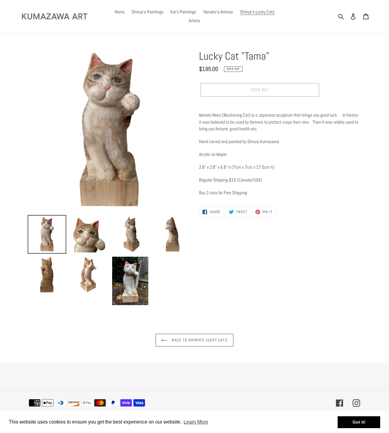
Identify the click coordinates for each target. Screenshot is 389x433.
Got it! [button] (359, 422)
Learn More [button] (196, 421)
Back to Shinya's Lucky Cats (198, 340)
